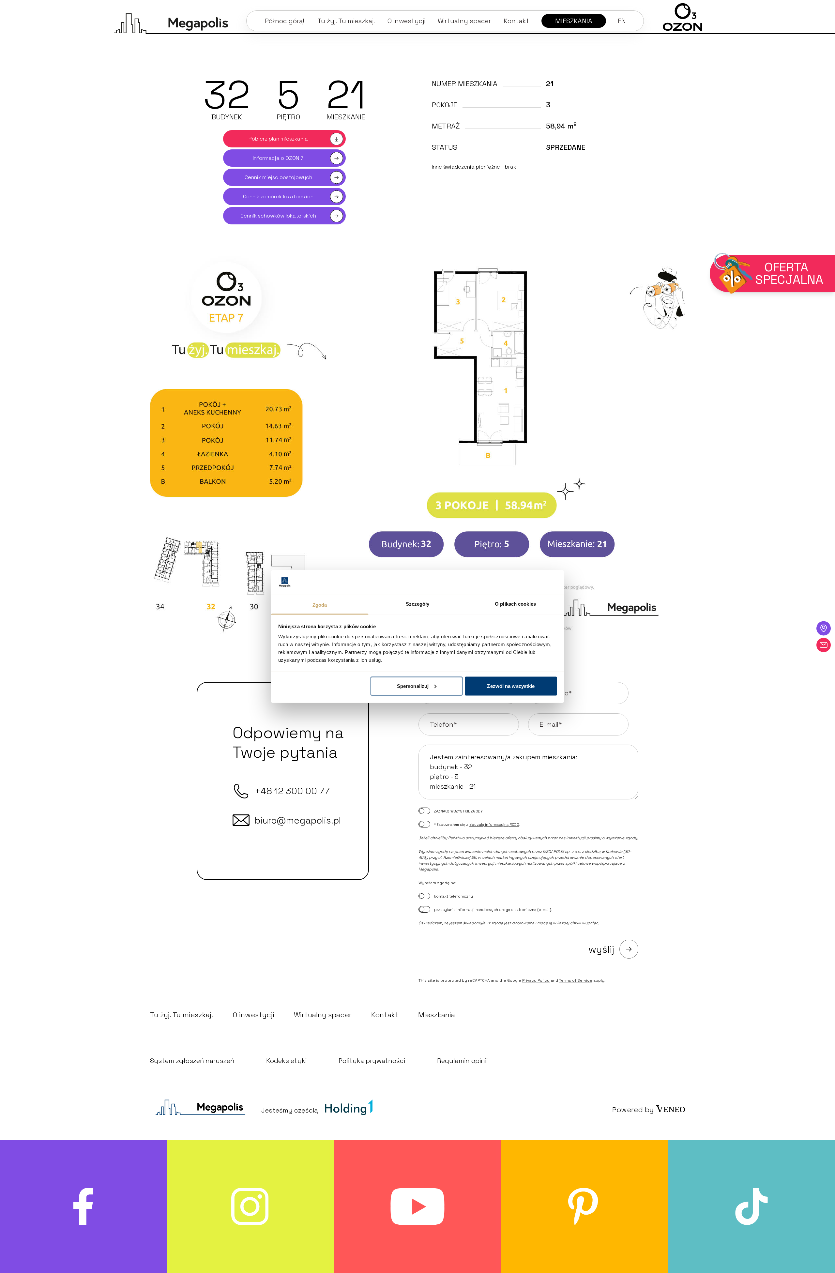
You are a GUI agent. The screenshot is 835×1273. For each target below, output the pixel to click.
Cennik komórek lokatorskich (278, 196)
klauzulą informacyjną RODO (494, 824)
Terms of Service (575, 980)
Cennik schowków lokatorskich (278, 215)
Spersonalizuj (413, 686)
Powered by (633, 1109)
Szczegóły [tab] (418, 604)
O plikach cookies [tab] (515, 604)
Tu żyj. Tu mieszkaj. (181, 1014)
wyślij (601, 949)
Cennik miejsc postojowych (278, 177)
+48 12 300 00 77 (292, 791)
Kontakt (385, 1014)
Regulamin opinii (462, 1060)
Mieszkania (436, 1014)
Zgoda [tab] (319, 605)
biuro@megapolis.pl (298, 820)
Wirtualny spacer (323, 1014)
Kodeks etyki (286, 1060)
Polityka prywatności (372, 1060)
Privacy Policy (536, 980)
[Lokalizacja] (823, 628)
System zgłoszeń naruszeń (192, 1060)
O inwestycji (253, 1014)
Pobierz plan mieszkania (278, 138)
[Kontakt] (823, 644)
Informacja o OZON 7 (278, 158)
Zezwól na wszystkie (511, 686)
